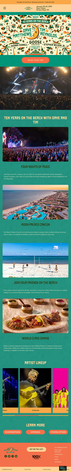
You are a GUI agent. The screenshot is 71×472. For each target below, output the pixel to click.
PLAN (56, 457)
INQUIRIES (58, 462)
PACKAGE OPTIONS (58, 432)
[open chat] (63, 468)
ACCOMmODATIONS (61, 447)
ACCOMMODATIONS (12, 432)
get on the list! (36, 449)
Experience (59, 454)
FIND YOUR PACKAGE (58, 451)
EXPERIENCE (35, 432)
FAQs (56, 459)
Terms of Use (28, 469)
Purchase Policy (46, 469)
